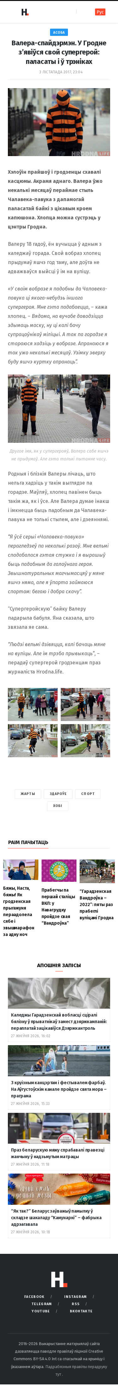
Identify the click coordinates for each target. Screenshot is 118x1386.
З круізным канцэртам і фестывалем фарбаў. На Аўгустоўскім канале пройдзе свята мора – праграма (59, 1089)
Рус (100, 12)
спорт (88, 794)
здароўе (58, 794)
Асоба (59, 33)
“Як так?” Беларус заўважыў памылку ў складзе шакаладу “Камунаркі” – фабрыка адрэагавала (56, 1218)
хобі (57, 806)
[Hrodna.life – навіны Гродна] (25, 12)
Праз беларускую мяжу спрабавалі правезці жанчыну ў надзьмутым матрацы (57, 1153)
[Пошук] (81, 11)
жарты (28, 794)
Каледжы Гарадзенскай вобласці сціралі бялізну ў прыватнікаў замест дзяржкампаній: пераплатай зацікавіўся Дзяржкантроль (59, 1021)
